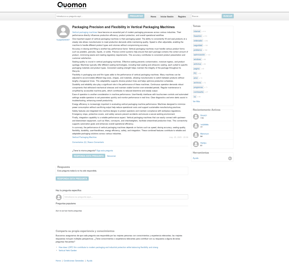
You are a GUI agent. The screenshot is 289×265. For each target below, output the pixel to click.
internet (197, 31)
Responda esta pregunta (89, 155)
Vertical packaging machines (84, 32)
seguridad (198, 45)
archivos (197, 82)
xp (195, 96)
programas (198, 87)
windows (197, 59)
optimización (199, 54)
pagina (196, 68)
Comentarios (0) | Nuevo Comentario (88, 142)
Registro (182, 16)
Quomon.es (97, 5)
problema (198, 49)
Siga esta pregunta (104, 150)
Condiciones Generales (74, 260)
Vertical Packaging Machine (84, 137)
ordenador (198, 40)
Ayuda (195, 158)
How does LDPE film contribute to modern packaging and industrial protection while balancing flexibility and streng (108, 247)
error (196, 77)
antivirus (197, 63)
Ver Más (196, 101)
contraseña (198, 91)
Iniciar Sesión (167, 16)
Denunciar (111, 155)
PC (195, 73)
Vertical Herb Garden (68, 250)
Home (153, 16)
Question (198, 35)
